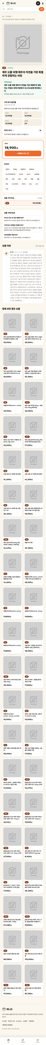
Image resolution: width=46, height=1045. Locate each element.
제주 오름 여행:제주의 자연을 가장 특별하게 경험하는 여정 (12, 338)
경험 (38, 179)
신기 (37, 184)
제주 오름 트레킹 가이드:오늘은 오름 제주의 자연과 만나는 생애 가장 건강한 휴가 (33, 338)
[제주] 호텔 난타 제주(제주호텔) (33, 989)
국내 (7, 189)
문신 (30, 184)
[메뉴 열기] (3, 3)
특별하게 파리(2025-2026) (12, 645)
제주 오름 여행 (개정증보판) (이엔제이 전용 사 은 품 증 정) (34, 509)
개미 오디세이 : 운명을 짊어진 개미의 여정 (33, 681)
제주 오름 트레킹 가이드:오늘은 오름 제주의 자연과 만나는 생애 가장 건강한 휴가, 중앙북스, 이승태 (12, 372)
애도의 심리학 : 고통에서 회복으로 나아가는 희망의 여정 (12, 783)
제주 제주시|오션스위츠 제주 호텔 (33, 955)
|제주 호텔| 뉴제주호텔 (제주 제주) (12, 749)
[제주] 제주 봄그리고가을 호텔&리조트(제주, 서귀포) (11, 920)
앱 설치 (25, 1021)
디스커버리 (15, 184)
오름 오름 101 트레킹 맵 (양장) (12, 474)
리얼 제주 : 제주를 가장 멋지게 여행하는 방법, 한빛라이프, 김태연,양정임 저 (33, 647)
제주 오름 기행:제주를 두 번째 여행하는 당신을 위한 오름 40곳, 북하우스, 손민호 (33, 372)
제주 (7, 179)
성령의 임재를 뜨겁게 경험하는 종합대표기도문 (11, 578)
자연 (25, 179)
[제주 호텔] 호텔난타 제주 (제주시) (12, 989)
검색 (41, 9)
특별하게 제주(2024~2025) (12, 405)
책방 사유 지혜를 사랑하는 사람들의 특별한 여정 (33, 749)
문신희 (21, 174)
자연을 (15, 169)
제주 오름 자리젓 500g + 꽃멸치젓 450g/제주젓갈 (33, 406)
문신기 (28, 174)
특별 (32, 179)
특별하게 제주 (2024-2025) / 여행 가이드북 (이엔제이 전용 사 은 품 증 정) (34, 578)
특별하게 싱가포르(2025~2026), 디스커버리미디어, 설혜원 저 (11, 715)
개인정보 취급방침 (7, 1025)
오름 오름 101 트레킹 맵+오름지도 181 (11, 509)
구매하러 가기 (21, 153)
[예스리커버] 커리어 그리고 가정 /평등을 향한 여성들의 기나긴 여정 (33, 921)
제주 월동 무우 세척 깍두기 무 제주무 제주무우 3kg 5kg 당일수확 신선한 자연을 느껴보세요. (33, 852)
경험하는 (31, 169)
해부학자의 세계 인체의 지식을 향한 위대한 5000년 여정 (33, 886)
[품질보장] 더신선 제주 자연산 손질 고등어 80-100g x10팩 (33, 783)
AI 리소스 (19, 1021)
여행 (19, 179)
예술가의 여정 (28, 542)
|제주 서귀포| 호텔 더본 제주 (11, 954)
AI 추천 (4, 1021)
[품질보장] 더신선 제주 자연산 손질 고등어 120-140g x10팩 (11, 818)
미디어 (23, 184)
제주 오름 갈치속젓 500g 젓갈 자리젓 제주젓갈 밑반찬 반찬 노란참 (33, 441)
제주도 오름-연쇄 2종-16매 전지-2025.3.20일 (33, 715)
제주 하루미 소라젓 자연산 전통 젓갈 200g (12, 681)
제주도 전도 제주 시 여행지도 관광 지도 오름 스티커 (12, 441)
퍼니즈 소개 (11, 1021)
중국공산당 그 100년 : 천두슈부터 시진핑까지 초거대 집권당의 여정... (11, 886)
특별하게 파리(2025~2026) (12, 611)
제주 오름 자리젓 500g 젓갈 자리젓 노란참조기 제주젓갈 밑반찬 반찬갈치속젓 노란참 (11, 544)
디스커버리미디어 (10, 174)
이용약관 (31, 1021)
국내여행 (36, 174)
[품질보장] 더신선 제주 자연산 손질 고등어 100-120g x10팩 (33, 818)
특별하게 (23, 169)
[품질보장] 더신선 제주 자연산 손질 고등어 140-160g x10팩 (12, 852)
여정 (7, 184)
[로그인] (43, 3)
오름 (13, 179)
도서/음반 (8, 16)
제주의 (7, 169)
